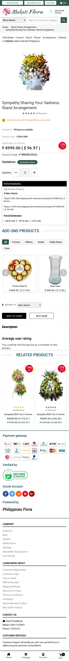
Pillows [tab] (29, 242)
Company (8, 524)
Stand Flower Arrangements (23, 27)
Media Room (9, 543)
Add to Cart (14, 316)
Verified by (10, 465)
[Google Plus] (32, 494)
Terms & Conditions (13, 594)
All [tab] (5, 242)
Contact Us (9, 614)
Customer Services (14, 635)
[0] (60, 654)
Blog (5, 534)
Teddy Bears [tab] (55, 242)
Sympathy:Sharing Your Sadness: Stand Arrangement (30, 29)
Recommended (12, 3)
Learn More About (14, 563)
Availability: (17, 129)
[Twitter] (12, 494)
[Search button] (64, 20)
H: (35, 220)
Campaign (8, 599)
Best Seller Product (34, 3)
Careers (7, 539)
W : (22, 220)
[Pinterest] (25, 494)
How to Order (9, 578)
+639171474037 (17, 624)
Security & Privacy (12, 590)
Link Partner (9, 555)
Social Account (13, 486)
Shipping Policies (11, 586)
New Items (51, 3)
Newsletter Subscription (15, 551)
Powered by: (11, 502)
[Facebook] (6, 494)
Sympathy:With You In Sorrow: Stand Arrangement (18, 416)
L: (9, 220)
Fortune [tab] (16, 242)
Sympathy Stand (27, 162)
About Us (7, 530)
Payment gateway (15, 436)
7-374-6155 (14, 628)
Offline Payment (11, 582)
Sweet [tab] (41, 242)
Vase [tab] (6, 248)
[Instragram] (19, 494)
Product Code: (15, 136)
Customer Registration (14, 569)
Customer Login (11, 574)
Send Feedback (14, 621)
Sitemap (7, 547)
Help (64, 3)
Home (5, 27)
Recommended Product (15, 603)
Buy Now (41, 316)
